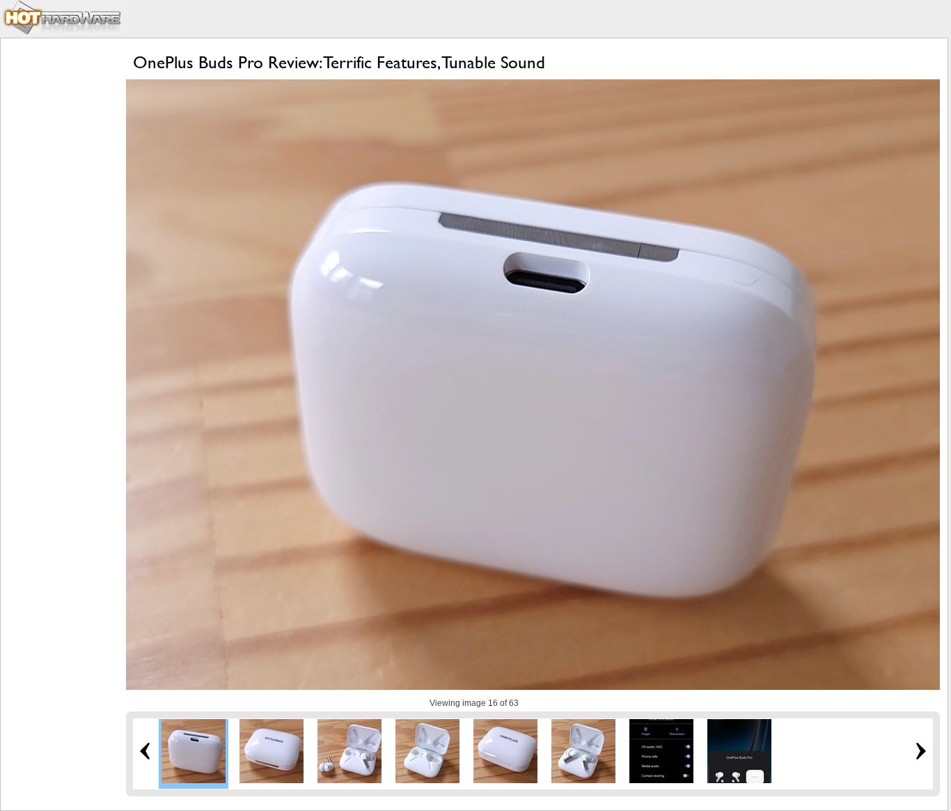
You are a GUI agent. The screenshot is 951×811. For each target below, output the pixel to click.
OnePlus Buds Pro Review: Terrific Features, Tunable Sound (339, 62)
